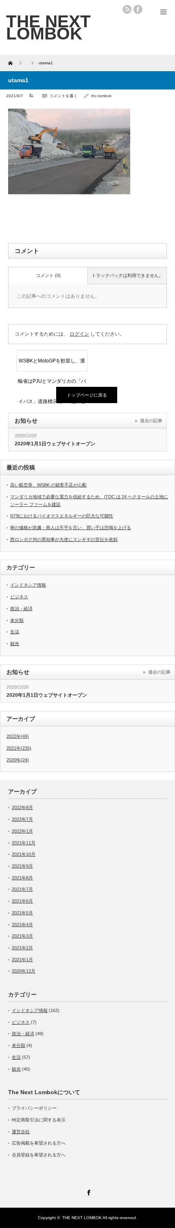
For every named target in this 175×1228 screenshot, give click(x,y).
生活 (14, 631)
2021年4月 (22, 924)
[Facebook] (87, 1191)
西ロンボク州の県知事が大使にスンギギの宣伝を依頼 (64, 539)
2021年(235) (19, 748)
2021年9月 (22, 866)
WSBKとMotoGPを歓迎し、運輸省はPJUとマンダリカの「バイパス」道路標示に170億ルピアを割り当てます (52, 364)
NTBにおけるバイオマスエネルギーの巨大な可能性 (61, 515)
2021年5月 (22, 912)
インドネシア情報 (28, 584)
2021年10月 (23, 854)
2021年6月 (22, 901)
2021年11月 (23, 842)
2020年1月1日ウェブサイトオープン (55, 444)
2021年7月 (22, 889)
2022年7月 (22, 819)
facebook (137, 9)
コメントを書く (63, 96)
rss (126, 9)
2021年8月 (22, 877)
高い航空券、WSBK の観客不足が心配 (48, 484)
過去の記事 (151, 420)
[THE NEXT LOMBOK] (48, 27)
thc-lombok (101, 96)
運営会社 (21, 1131)
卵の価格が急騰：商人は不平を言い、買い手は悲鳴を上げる (70, 527)
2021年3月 (22, 936)
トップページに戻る (87, 395)
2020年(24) (18, 759)
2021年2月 (22, 947)
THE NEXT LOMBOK (82, 1217)
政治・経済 (21, 608)
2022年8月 (22, 807)
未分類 (17, 620)
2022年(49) (18, 736)
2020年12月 (23, 970)
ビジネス (19, 596)
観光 (14, 643)
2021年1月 (22, 959)
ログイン (79, 334)
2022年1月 (22, 831)
